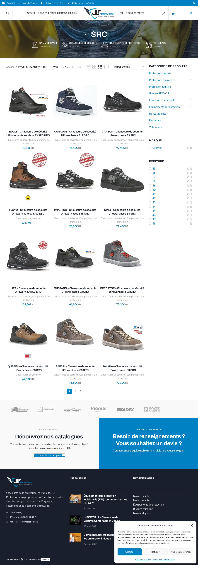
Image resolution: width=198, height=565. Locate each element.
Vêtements (155, 127)
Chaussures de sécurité (162, 100)
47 (154, 219)
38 (154, 181)
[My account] (164, 13)
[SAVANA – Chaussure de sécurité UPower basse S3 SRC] (122, 336)
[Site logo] (99, 12)
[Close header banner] (194, 3)
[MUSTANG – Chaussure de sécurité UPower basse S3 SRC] (75, 258)
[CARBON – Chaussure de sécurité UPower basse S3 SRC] (122, 101)
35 (154, 168)
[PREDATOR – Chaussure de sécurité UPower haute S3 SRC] (122, 258)
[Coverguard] (152, 409)
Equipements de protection (164, 107)
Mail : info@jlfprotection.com (24, 521)
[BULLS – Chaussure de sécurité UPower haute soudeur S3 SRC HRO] (28, 101)
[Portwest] (72, 409)
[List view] (88, 66)
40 (154, 189)
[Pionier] (99, 409)
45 (154, 211)
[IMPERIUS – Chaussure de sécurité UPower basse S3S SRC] (75, 179)
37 (154, 177)
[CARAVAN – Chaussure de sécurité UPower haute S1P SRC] (75, 101)
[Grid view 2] (94, 66)
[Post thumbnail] (75, 502)
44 (154, 206)
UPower (157, 147)
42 (154, 198)
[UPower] (19, 409)
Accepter (129, 551)
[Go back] (87, 34)
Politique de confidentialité (163, 559)
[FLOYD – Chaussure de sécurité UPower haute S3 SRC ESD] (28, 179)
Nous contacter (142, 500)
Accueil (10, 67)
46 (154, 215)
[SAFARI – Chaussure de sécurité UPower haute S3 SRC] (75, 336)
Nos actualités (141, 496)
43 (154, 202)
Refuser (155, 551)
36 (154, 172)
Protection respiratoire (162, 80)
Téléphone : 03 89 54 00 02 (23, 517)
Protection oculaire (160, 73)
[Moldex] (125, 409)
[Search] (8, 13)
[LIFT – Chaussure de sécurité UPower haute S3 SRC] (28, 258)
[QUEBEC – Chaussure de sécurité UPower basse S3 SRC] (28, 336)
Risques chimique (143, 509)
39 (154, 185)
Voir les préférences (181, 551)
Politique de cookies (143, 559)
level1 (45, 559)
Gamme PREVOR (159, 93)
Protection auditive (160, 86)
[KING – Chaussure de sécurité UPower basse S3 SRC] (122, 179)
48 (154, 223)
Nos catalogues (141, 513)
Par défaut (155, 120)
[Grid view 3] (100, 66)
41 (154, 194)
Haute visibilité (157, 113)
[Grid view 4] (106, 66)
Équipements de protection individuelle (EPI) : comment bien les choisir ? (105, 499)
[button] (191, 525)
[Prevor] (46, 409)
